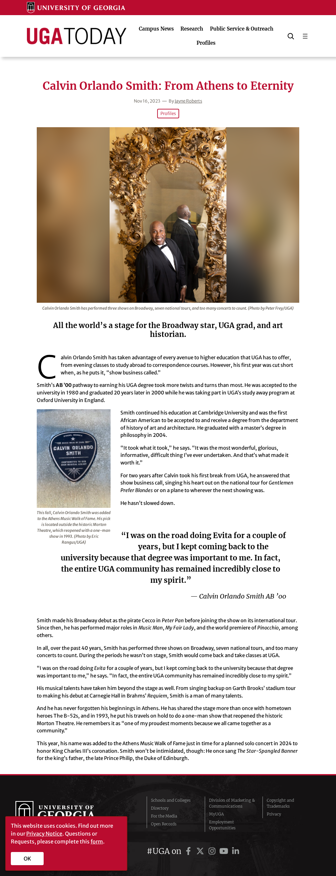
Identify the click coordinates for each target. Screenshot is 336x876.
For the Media (164, 816)
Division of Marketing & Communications (232, 803)
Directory (160, 808)
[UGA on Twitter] (201, 851)
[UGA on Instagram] (213, 851)
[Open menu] (305, 36)
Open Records (164, 823)
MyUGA (216, 814)
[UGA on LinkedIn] (236, 851)
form (97, 841)
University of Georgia (64, 814)
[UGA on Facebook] (189, 851)
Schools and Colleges (171, 800)
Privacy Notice (44, 833)
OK (27, 858)
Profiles (168, 113)
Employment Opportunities (222, 824)
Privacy (274, 814)
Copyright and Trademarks (280, 803)
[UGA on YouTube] (225, 851)
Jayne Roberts (188, 101)
